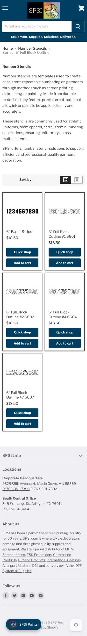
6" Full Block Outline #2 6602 (20, 314)
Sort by (25, 180)
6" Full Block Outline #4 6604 (63, 314)
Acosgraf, (9, 565)
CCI (35, 565)
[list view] (77, 179)
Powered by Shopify (43, 627)
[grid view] (65, 179)
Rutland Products (31, 560)
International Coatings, (64, 560)
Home (7, 49)
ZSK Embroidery (39, 555)
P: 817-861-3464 (15, 509)
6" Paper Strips (19, 232)
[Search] (78, 26)
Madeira (24, 565)
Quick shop (22, 252)
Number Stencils (32, 49)
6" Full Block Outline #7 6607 (20, 395)
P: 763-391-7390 (16, 489)
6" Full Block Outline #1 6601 (62, 234)
